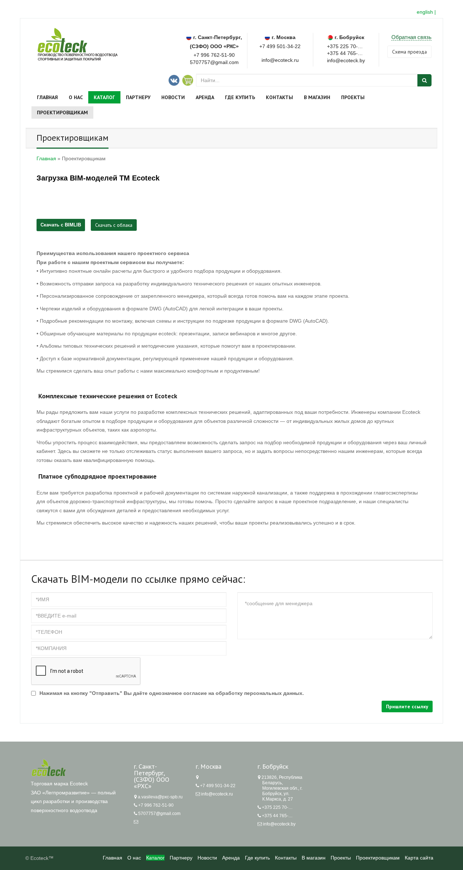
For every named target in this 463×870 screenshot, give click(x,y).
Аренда (205, 97)
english (425, 12)
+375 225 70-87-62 (346, 45)
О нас (76, 97)
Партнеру (138, 97)
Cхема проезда (409, 51)
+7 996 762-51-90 (214, 55)
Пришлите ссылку (407, 706)
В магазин (317, 97)
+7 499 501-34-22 (280, 46)
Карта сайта (419, 858)
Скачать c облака (113, 225)
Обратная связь (411, 37)
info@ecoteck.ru (217, 794)
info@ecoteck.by (279, 824)
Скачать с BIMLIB (61, 225)
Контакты (279, 97)
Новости (173, 97)
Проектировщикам (62, 112)
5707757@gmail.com (214, 62)
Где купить (240, 97)
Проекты (353, 97)
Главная (47, 97)
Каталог (104, 97)
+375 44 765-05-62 (346, 52)
